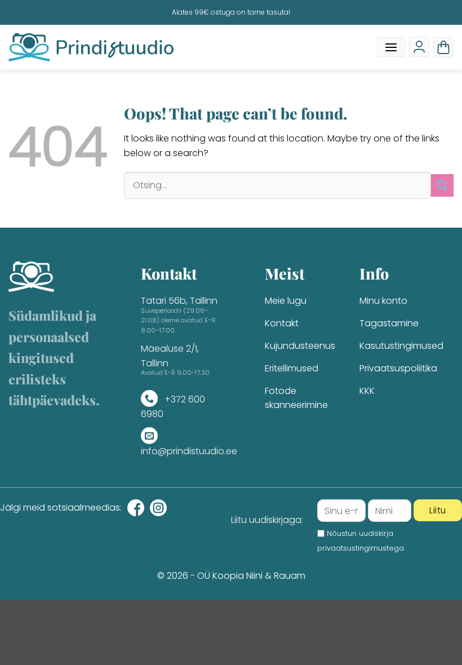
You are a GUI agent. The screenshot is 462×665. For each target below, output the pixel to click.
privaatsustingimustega (360, 548)
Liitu (437, 510)
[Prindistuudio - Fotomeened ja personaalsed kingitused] (91, 47)
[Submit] (442, 185)
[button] (391, 47)
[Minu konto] (419, 47)
